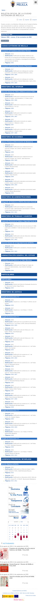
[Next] (27, 522)
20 (18, 534)
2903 (15, 251)
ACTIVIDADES (8, 543)
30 (26, 536)
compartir (34, 19)
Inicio (3, 10)
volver (20, 19)
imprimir (27, 19)
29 (24, 536)
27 (18, 536)
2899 (15, 160)
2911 (15, 481)
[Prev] (8, 522)
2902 (15, 239)
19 (15, 534)
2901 (15, 212)
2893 (12, 62)
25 (12, 536)
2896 (15, 100)
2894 (15, 74)
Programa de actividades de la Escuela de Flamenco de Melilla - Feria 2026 (22, 549)
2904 (12, 270)
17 (9, 534)
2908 (15, 399)
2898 (15, 133)
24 (9, 536)
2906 (15, 358)
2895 (15, 82)
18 (12, 534)
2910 (15, 455)
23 (26, 534)
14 (21, 532)
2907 (15, 374)
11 (12, 532)
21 (21, 534)
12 (15, 532)
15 (24, 532)
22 (24, 534)
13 (18, 532)
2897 (15, 116)
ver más (26, 555)
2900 (15, 184)
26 (15, 536)
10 (9, 532)
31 (9, 538)
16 (26, 532)
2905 (15, 325)
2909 (15, 427)
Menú (35, 2)
